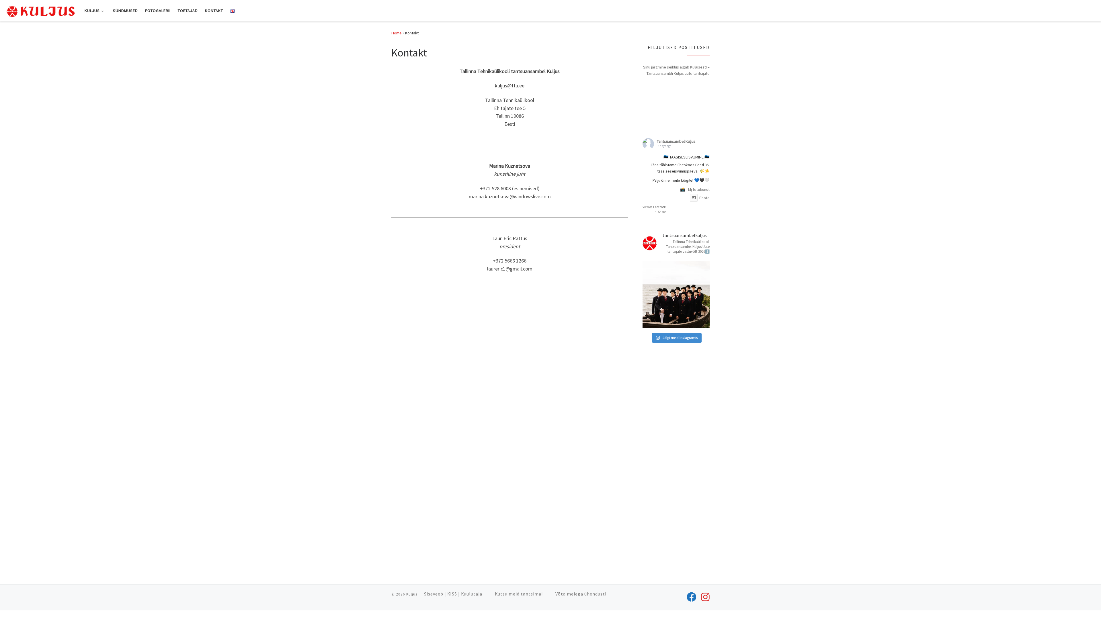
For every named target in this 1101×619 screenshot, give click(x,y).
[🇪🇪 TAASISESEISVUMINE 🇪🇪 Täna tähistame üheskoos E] (676, 294)
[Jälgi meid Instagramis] (705, 597)
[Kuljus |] (40, 10)
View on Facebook (654, 207)
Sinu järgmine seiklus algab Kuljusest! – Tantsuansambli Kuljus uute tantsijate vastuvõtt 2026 (676, 70)
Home (396, 33)
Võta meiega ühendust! (580, 594)
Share (662, 212)
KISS (452, 594)
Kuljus (411, 594)
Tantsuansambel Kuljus (676, 141)
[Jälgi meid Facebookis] (691, 597)
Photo (704, 197)
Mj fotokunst (699, 189)
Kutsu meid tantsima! (519, 594)
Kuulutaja (471, 594)
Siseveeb (433, 594)
